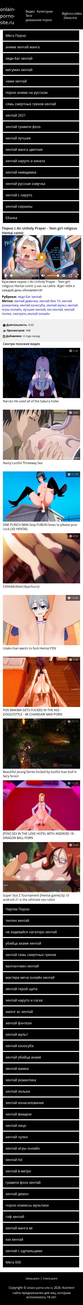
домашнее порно (39, 20)
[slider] (19, 275)
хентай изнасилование (25, 1102)
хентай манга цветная (24, 149)
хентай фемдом (18, 1114)
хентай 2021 (16, 115)
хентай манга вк (19, 1228)
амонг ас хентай (19, 1011)
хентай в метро (18, 1171)
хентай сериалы (19, 206)
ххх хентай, (55, 309)
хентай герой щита (21, 988)
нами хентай (16, 81)
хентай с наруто (19, 195)
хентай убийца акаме (23, 1057)
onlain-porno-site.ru (7, 15)
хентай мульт (17, 1034)
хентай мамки (17, 1068)
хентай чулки (17, 1137)
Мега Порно (16, 35)
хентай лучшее (18, 138)
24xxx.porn (32, 1278)
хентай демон (17, 1193)
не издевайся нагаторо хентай (31, 932)
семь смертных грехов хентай (31, 104)
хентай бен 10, (50, 301)
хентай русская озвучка (25, 183)
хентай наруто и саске (24, 1000)
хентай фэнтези (19, 1023)
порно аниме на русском (26, 92)
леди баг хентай (19, 58)
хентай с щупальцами (24, 1250)
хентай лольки (18, 1091)
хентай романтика (21, 1080)
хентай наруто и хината (25, 160)
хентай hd (14, 1159)
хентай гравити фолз (23, 126)
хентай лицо (16, 1125)
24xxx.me (70, 18)
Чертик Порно (18, 909)
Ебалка (11, 217)
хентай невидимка (21, 172)
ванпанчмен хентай (22, 966)
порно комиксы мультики (27, 1205)
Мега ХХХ (13, 1262)
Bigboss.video (72, 13)
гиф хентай (15, 1216)
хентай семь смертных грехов (31, 954)
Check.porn (50, 1278)
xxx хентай (14, 1239)
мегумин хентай (19, 69)
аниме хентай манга (23, 47)
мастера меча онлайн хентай (30, 977)
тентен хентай (17, 920)
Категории (45, 11)
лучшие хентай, (35, 309)
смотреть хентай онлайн (31, 314)
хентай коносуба (20, 1045)
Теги (29, 16)
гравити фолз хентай (23, 1182)
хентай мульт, (57, 305)
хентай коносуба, (33, 305)
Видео (30, 11)
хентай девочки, (26, 301)
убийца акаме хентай (23, 943)
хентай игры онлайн (23, 1148)
